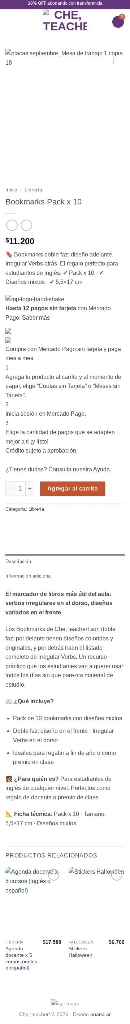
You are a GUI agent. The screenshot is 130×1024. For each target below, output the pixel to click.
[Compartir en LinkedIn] (27, 524)
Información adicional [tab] (28, 576)
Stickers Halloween (80, 952)
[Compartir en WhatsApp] (10, 524)
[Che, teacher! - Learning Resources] (65, 21)
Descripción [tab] (18, 561)
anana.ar (100, 1014)
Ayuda (101, 469)
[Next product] (11, 225)
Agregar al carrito (72, 488)
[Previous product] (26, 225)
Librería (33, 190)
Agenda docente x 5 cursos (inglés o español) (21, 958)
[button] (9, 22)
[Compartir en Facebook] (19, 524)
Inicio (11, 190)
